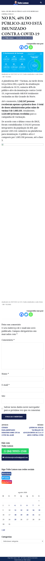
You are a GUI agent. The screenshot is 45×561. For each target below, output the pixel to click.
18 (15, 515)
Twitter (6, 478)
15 (39, 510)
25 (15, 519)
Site (3, 396)
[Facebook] (21, 47)
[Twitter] (26, 47)
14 (33, 510)
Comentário (8, 340)
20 (27, 515)
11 (15, 510)
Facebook (7, 474)
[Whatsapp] (31, 47)
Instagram (7, 482)
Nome (5, 373)
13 (27, 510)
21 (33, 515)
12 (21, 510)
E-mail (6, 384)
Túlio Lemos (9, 38)
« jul (3, 530)
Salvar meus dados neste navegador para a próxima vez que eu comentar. (22, 409)
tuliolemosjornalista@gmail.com (16, 457)
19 (21, 515)
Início (3, 11)
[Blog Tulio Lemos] (15, 2)
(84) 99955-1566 (16, 451)
